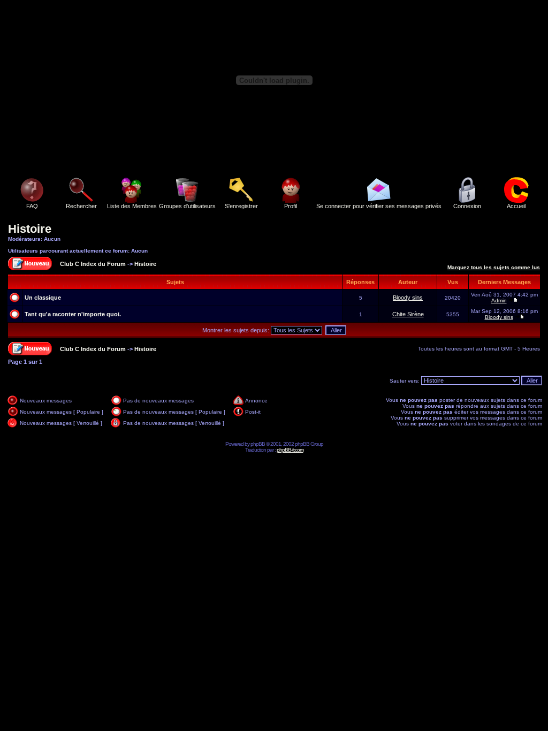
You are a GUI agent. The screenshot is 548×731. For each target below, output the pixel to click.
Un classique (43, 297)
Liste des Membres (132, 206)
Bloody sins (408, 297)
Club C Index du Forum (93, 264)
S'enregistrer (241, 206)
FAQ (32, 206)
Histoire (29, 228)
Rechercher (81, 206)
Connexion (467, 206)
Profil (290, 206)
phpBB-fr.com (290, 450)
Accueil (516, 206)
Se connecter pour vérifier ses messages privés (379, 206)
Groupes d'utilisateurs (187, 206)
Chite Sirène (408, 314)
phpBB (257, 444)
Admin (499, 300)
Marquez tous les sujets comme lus (493, 267)
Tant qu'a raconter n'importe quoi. (73, 314)
